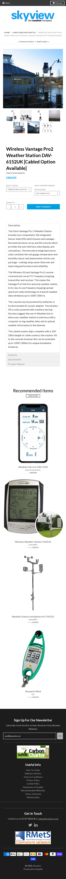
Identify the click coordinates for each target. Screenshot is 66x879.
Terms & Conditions (33, 777)
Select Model (12, 185)
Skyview (37, 865)
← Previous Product (26, 42)
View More (33, 396)
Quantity (10, 202)
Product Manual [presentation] (16, 364)
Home (7, 32)
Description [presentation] (14, 225)
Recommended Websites (33, 790)
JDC (33, 694)
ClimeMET (33, 545)
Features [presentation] (12, 355)
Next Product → (43, 42)
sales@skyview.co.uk (48, 818)
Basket (58, 3)
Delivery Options (33, 773)
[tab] (33, 225)
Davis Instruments (15, 173)
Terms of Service (33, 794)
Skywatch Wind (33, 691)
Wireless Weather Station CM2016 (33, 541)
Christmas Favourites (24, 32)
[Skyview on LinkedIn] (36, 825)
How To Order (33, 770)
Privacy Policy (33, 780)
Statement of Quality (33, 787)
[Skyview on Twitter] (30, 825)
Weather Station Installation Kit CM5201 (33, 616)
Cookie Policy (33, 783)
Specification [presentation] (14, 359)
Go (60, 736)
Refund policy (33, 797)
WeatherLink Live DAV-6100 (33, 467)
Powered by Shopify (33, 869)
